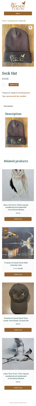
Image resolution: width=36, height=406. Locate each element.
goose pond (11, 96)
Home (4, 21)
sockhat (23, 96)
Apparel (14, 93)
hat (17, 96)
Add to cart (13, 84)
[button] (30, 27)
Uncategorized (13, 21)
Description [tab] (8, 106)
